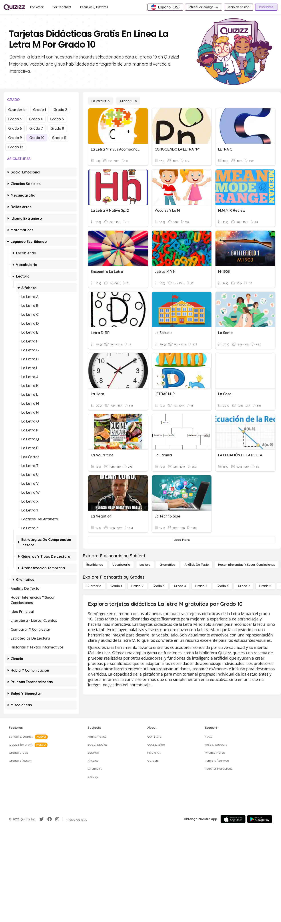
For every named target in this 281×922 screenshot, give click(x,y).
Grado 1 (39, 109)
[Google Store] (259, 819)
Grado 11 (59, 137)
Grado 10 (36, 137)
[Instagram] (57, 819)
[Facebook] (49, 819)
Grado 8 (57, 128)
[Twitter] (41, 819)
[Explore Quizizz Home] (14, 7)
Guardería (17, 109)
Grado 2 (60, 109)
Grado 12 (15, 147)
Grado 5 (57, 119)
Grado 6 (15, 128)
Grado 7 (36, 128)
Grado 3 (15, 119)
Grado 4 (36, 119)
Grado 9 (15, 137)
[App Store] (233, 819)
